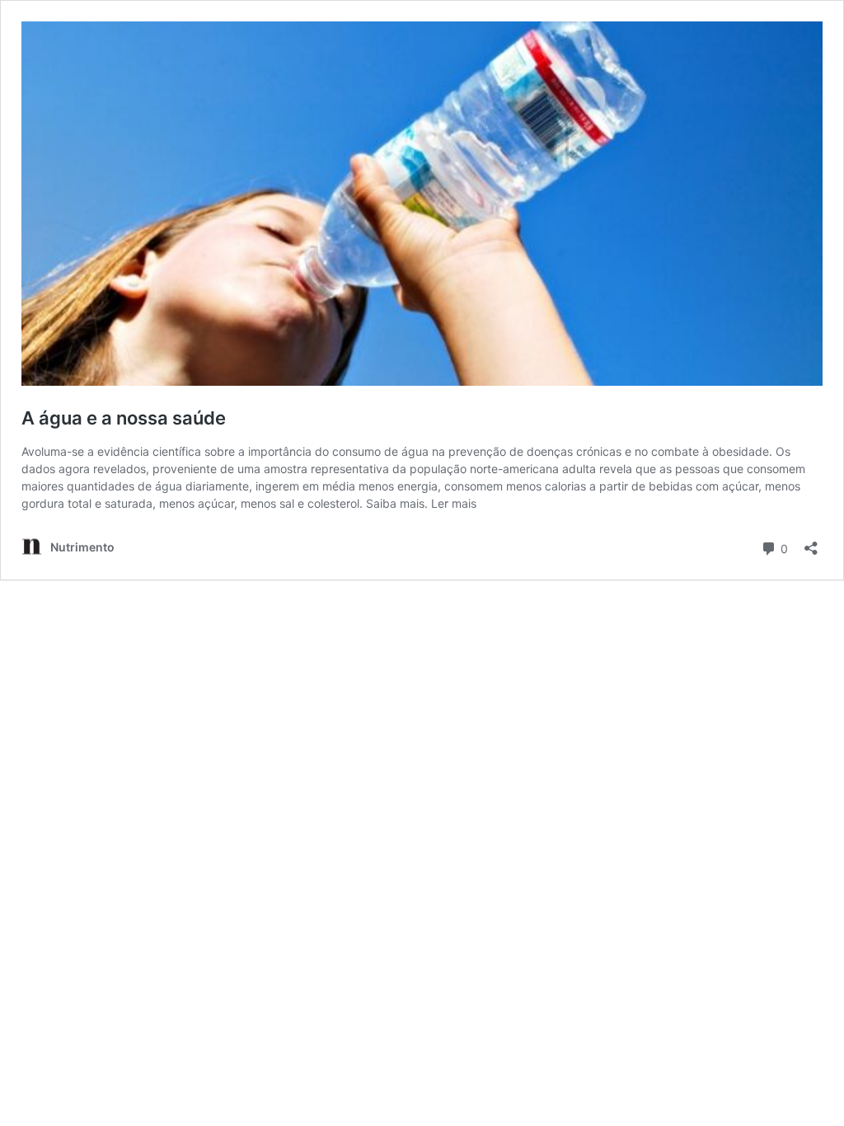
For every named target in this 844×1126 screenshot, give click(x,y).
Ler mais (453, 503)
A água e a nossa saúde (123, 418)
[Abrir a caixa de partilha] (811, 543)
